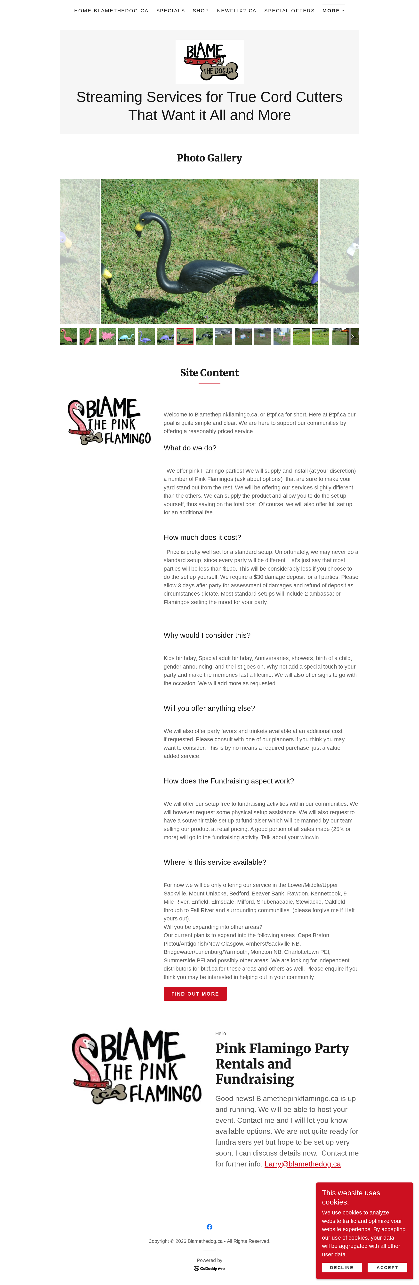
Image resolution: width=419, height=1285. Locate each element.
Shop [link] (201, 10)
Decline (342, 1267)
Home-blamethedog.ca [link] (111, 10)
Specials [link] (170, 10)
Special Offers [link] (289, 10)
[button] (333, 9)
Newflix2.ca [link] (237, 10)
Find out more (195, 994)
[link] (209, 61)
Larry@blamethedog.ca (303, 1164)
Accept (387, 1267)
